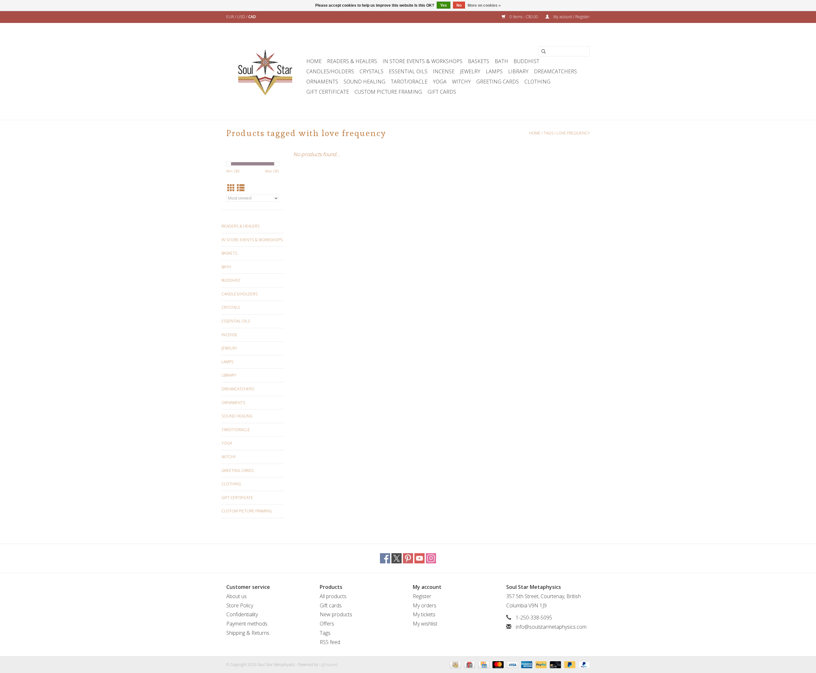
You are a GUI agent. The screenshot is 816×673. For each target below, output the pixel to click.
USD (241, 16)
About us (236, 596)
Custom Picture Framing (388, 91)
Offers (327, 623)
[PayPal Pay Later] (569, 664)
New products (336, 614)
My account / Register (571, 16)
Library (518, 71)
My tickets (424, 614)
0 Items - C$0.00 (524, 16)
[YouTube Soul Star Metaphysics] (419, 558)
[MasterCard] (497, 664)
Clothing (537, 81)
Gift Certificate (327, 91)
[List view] (240, 188)
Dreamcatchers (555, 71)
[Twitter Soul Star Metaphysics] (396, 558)
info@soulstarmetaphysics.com (551, 626)
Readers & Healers (352, 61)
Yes (443, 5)
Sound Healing (364, 81)
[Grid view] (231, 188)
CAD (252, 16)
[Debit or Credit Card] (555, 664)
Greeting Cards (497, 81)
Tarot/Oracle (409, 81)
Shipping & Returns (247, 632)
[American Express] (526, 664)
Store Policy (239, 605)
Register (422, 596)
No (459, 5)
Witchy (461, 81)
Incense (444, 71)
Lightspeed (328, 664)
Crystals (371, 71)
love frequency (573, 133)
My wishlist (425, 623)
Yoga (440, 81)
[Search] (543, 51)
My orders (424, 605)
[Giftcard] (469, 664)
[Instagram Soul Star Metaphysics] (431, 558)
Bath (501, 61)
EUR (230, 16)
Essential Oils (408, 71)
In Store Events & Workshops (422, 61)
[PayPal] (540, 664)
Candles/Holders (330, 71)
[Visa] (512, 664)
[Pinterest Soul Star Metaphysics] (408, 558)
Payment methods (246, 623)
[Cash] (455, 664)
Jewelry (470, 71)
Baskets (478, 61)
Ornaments (322, 81)
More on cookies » (484, 5)
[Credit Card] (483, 664)
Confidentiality (242, 614)
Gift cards (441, 91)
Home (314, 61)
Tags (548, 133)
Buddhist (526, 61)
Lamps (494, 71)
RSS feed (330, 642)
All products (333, 596)
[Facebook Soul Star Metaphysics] (385, 558)
